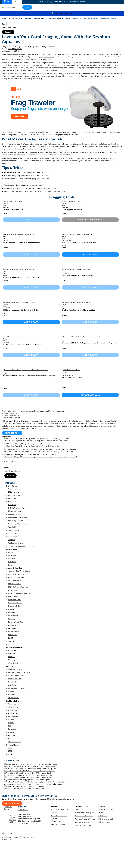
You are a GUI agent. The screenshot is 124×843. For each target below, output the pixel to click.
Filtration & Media (14, 600)
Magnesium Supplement (17, 688)
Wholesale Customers (83, 825)
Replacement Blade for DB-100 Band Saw (77, 275)
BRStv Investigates (15, 495)
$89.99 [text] (5, 388)
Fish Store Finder (104, 822)
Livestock (11, 612)
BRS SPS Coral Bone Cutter (72, 378)
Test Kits (11, 644)
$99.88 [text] (64, 348)
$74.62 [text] (64, 246)
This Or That (12, 533)
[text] (4, 205)
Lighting (11, 609)
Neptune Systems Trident (17, 517)
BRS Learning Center (16, 18)
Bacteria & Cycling (14, 584)
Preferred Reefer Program (84, 813)
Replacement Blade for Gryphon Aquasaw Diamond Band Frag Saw (29, 376)
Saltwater (28, 18)
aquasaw (63, 411)
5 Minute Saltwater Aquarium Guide (21, 546)
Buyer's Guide (13, 502)
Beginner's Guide (14, 489)
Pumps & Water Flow (15, 622)
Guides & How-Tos (40, 18)
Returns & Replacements (84, 816)
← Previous (6, 461)
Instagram (12, 820)
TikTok (11, 822)
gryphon (9, 411)
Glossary (11, 653)
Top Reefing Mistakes (15, 543)
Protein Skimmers (14, 625)
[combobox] (62, 27)
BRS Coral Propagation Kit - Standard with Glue (21, 310)
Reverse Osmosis (14, 631)
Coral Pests (12, 704)
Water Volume (13, 698)
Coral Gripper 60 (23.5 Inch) (72, 209)
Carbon (11, 719)
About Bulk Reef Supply (59, 809)
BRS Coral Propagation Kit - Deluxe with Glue (79, 242)
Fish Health (12, 505)
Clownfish (11, 559)
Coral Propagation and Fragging (60, 18)
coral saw (26, 411)
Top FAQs (11, 540)
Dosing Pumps (13, 596)
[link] (117, 7)
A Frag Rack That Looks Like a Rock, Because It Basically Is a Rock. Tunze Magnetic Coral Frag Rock (39, 451)
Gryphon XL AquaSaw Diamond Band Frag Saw (21, 277)
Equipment (12, 650)
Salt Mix (11, 638)
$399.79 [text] (5, 248)
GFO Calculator (13, 685)
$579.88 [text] (64, 315)
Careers (54, 813)
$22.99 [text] (5, 348)
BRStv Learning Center (106, 809)
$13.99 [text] (5, 213)
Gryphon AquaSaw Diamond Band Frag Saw (78, 310)
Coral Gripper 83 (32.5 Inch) (13, 209)
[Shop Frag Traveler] (60, 129)
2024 (10, 754)
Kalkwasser (12, 729)
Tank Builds (12, 527)
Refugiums (12, 628)
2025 (10, 751)
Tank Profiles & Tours (15, 530)
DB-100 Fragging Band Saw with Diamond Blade (21, 242)
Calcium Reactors (14, 590)
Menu (28, 7)
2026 (10, 748)
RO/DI (10, 739)
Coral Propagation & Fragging (19, 593)
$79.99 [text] (64, 281)
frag (21, 411)
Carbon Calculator (15, 679)
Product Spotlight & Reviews (45, 46)
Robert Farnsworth (15, 49)
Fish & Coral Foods (15, 603)
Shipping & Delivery (82, 822)
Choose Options (90, 395)
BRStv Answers (13, 492)
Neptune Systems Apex (16, 514)
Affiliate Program (57, 821)
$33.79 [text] (5, 315)
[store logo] (10, 7)
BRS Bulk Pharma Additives (18, 587)
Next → (13, 461)
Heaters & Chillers (14, 606)
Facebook (12, 815)
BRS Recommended (105, 819)
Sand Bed (11, 695)
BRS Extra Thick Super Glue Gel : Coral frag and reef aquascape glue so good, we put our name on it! (40, 457)
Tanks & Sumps (13, 641)
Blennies (11, 552)
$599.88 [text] (5, 281)
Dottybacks (12, 562)
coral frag (48, 411)
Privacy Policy (7, 839)
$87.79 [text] (64, 248)
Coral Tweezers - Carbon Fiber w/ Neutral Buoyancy (22, 345)
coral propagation (37, 411)
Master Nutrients (14, 511)
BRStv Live (12, 498)
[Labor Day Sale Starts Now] (62, 13)
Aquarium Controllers (16, 577)
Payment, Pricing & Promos (85, 819)
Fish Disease (12, 710)
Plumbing (11, 619)
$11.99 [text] (64, 213)
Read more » (12, 433)
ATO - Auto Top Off (14, 581)
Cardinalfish (12, 555)
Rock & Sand (12, 635)
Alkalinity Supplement (16, 669)
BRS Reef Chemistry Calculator (19, 672)
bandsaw (56, 411)
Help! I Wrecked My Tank (17, 508)
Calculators (102, 816)
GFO (9, 726)
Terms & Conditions (58, 824)
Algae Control (13, 707)
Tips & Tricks (12, 537)
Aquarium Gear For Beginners (19, 571)
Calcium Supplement (15, 675)
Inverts (10, 565)
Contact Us (79, 809)
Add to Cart (90, 254)
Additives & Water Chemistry (18, 574)
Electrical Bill (12, 682)
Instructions (102, 813)
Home (4, 18)
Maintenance (13, 616)
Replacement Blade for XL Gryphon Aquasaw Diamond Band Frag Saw (89, 343)
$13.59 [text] (64, 387)
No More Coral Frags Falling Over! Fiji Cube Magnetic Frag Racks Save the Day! (32, 446)
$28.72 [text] (5, 313)
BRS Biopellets (13, 716)
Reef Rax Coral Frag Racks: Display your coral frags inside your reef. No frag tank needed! (36, 441)
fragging (16, 411)
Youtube (12, 818)
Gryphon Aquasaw (47, 57)
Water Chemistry (14, 663)
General (11, 723)
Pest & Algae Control (15, 521)
